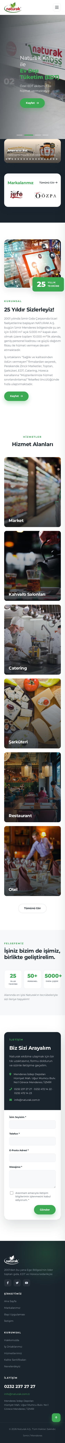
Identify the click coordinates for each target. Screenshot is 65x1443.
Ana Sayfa (10, 1301)
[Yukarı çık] (56, 1417)
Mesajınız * (15, 1166)
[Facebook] (7, 1282)
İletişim (8, 1321)
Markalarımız (12, 1307)
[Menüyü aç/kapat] (57, 7)
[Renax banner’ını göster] (24, 159)
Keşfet (30, 105)
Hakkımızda (11, 1340)
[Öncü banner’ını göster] (33, 159)
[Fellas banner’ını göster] (21, 159)
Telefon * (14, 1133)
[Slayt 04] (46, 135)
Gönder (45, 1209)
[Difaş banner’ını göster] (42, 159)
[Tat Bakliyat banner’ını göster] (18, 159)
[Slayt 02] (27, 135)
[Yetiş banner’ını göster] (15, 159)
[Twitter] (17, 1282)
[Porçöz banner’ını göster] (56, 159)
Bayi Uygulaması (14, 1314)
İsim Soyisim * (17, 1117)
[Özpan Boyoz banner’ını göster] (27, 159)
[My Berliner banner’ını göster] (12, 159)
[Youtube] (26, 1282)
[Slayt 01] (20, 135)
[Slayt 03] (36, 135)
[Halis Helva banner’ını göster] (36, 159)
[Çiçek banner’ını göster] (30, 159)
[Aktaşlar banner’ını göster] (6, 159)
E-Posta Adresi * (19, 1150)
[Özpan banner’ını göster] (9, 159)
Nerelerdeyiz (12, 1366)
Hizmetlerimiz (13, 1353)
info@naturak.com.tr (27, 1099)
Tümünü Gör (47, 182)
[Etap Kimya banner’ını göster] (53, 159)
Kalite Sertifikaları (15, 1359)
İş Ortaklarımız (13, 1346)
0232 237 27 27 (19, 1386)
